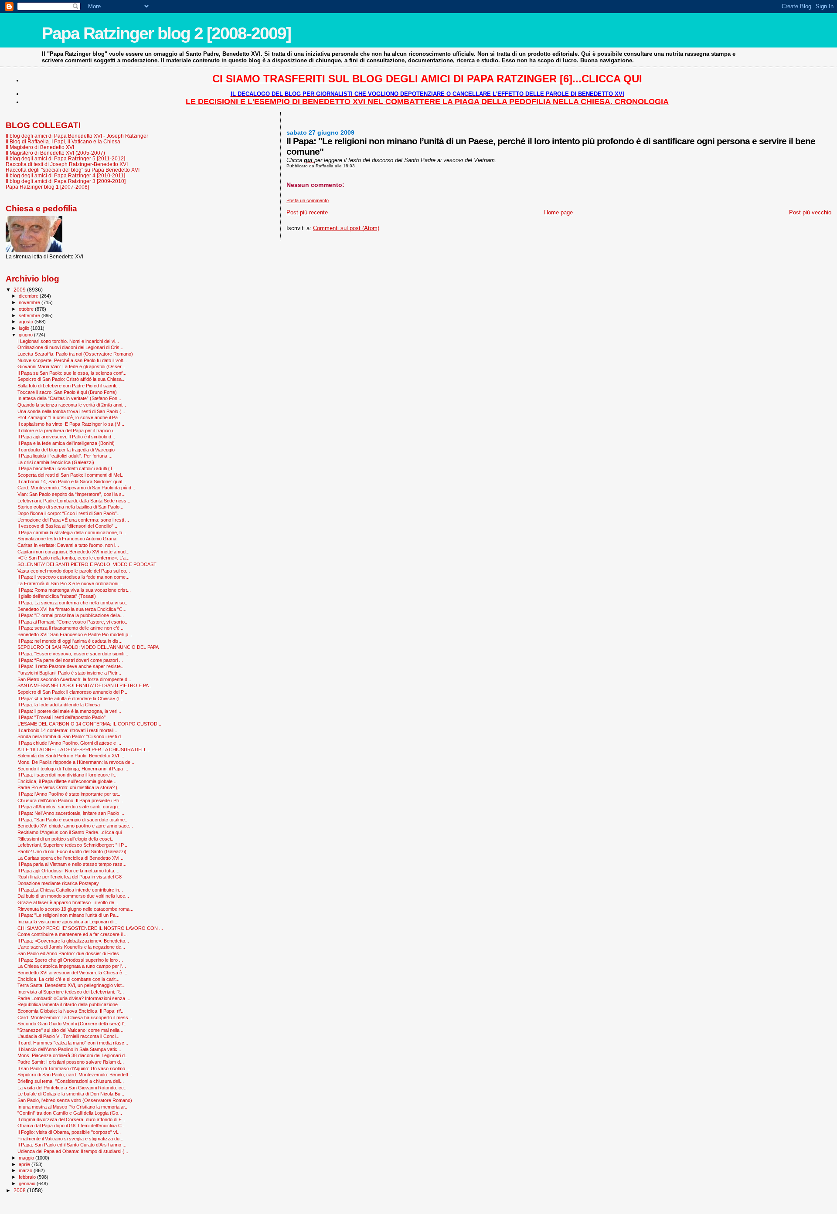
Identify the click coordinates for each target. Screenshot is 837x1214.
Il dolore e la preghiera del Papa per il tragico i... (67, 430)
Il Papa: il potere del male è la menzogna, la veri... (69, 711)
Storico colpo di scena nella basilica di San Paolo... (70, 506)
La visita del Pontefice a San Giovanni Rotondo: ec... (72, 1087)
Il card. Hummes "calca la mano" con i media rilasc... (72, 1042)
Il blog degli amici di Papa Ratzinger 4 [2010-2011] (65, 175)
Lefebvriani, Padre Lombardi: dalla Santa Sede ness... (73, 500)
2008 (20, 1190)
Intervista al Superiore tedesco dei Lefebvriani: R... (70, 991)
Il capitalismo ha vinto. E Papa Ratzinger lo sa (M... (70, 424)
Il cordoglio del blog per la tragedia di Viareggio (66, 449)
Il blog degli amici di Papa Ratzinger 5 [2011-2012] (65, 158)
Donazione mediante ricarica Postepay (58, 883)
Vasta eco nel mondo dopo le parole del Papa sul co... (73, 570)
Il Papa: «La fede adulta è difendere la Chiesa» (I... (70, 698)
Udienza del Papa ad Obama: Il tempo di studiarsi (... (72, 1151)
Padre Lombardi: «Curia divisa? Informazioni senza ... (73, 998)
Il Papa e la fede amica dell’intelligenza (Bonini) (66, 443)
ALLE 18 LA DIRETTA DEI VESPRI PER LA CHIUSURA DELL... (83, 749)
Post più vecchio (810, 212)
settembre (30, 315)
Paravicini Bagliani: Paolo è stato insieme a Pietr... (69, 672)
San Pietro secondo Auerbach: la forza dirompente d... (74, 679)
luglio (25, 328)
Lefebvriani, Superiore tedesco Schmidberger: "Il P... (72, 845)
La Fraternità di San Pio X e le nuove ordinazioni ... (70, 583)
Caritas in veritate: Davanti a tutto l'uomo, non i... (68, 545)
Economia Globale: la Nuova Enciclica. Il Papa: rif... (71, 1011)
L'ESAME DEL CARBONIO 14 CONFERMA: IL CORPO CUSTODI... (90, 723)
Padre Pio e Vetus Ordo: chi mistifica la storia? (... (69, 787)
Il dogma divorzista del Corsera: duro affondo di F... (71, 1119)
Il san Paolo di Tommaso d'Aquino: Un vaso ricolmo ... (73, 1068)
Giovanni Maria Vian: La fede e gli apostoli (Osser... (71, 366)
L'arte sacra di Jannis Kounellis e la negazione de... (71, 946)
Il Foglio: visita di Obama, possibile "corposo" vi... (69, 1132)
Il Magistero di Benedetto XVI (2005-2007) (55, 153)
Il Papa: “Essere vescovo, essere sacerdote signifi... (72, 653)
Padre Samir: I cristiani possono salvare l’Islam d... (70, 1062)
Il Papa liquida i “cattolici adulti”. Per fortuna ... (64, 455)
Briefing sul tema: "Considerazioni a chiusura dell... (70, 1081)
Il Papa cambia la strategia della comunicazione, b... (71, 532)
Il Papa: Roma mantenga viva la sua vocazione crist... (74, 590)
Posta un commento (307, 200)
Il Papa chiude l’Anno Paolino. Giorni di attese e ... (69, 743)
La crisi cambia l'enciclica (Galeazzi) (55, 462)
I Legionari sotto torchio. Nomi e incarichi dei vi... (68, 341)
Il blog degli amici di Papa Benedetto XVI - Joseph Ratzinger (77, 136)
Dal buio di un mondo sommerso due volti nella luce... (73, 896)
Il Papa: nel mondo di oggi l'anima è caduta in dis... (69, 641)
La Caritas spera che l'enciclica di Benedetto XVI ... (71, 858)
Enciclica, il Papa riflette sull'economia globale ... (67, 781)
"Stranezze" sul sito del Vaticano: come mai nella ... (71, 1030)
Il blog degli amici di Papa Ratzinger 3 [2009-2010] (66, 181)
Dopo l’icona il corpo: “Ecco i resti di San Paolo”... (69, 513)
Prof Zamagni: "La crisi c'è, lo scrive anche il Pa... (69, 417)
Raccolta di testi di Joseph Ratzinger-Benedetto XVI (67, 164)
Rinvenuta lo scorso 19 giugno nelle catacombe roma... (75, 909)
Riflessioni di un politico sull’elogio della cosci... (66, 838)
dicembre (29, 295)
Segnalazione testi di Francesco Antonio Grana (66, 538)
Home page (558, 212)
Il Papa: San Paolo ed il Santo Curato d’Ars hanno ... (71, 1144)
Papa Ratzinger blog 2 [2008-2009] (166, 33)
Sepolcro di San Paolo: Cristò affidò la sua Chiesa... (71, 379)
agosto (26, 321)
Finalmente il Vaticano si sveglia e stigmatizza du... (70, 1138)
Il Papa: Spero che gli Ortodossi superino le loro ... (70, 960)
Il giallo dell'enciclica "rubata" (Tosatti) (56, 596)
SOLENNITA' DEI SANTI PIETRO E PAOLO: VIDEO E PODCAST (87, 564)
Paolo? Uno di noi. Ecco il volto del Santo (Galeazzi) (71, 851)
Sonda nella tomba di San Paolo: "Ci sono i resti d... (71, 736)
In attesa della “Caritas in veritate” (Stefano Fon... (69, 398)
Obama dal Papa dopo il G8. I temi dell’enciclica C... (71, 1125)
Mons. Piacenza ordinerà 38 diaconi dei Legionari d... (73, 1055)
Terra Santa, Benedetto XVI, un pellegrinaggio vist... (71, 985)
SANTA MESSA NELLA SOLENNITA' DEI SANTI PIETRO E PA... (85, 685)
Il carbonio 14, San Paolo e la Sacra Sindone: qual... (71, 481)
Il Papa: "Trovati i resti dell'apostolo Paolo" (61, 717)
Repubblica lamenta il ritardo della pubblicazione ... (70, 1004)
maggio (27, 1157)
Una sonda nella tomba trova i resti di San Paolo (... (71, 411)
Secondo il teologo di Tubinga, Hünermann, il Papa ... (72, 768)
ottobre (27, 309)
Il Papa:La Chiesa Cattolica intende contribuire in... (70, 889)
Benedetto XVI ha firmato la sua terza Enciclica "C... (71, 609)
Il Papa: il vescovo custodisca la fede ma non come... (73, 577)
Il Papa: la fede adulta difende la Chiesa (58, 704)
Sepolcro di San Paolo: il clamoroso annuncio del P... (72, 692)
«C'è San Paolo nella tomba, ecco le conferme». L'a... (73, 557)
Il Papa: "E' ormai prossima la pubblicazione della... (70, 615)
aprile (25, 1164)
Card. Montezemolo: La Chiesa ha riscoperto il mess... (74, 1017)
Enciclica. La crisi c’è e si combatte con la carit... (68, 979)
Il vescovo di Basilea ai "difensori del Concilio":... (68, 526)
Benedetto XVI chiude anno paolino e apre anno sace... (75, 825)
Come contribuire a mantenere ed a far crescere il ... (72, 934)
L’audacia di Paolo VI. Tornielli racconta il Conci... (68, 1036)
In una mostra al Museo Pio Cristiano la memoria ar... (73, 1106)
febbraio (28, 1177)
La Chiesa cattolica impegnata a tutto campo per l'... (71, 966)
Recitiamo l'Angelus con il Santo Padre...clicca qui (69, 832)
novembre (30, 302)
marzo (26, 1170)
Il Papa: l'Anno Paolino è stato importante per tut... (69, 794)
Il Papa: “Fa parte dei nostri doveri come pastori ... (70, 660)
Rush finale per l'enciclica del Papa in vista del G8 (69, 876)
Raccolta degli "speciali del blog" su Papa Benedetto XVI (73, 170)
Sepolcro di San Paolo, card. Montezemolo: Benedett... (74, 1074)
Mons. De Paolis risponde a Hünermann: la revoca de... (75, 762)
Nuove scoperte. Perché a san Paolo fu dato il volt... (72, 360)
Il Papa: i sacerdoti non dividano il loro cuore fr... (67, 774)
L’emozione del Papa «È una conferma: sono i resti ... (73, 519)
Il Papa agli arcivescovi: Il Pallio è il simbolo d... (66, 436)
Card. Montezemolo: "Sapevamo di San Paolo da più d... (76, 487)
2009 (20, 289)
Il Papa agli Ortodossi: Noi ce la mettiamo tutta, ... (69, 870)
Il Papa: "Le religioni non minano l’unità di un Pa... (68, 915)
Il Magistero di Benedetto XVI (40, 147)
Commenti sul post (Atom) (346, 228)
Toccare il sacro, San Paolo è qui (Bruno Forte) (67, 392)
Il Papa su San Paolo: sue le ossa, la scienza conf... (71, 373)
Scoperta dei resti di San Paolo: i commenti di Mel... (71, 475)
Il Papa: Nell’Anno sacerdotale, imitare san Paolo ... (70, 813)
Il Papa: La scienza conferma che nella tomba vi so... (73, 602)
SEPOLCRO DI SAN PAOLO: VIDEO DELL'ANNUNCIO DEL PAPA (88, 647)
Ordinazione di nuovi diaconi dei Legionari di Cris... (70, 347)
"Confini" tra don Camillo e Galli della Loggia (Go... (69, 1113)
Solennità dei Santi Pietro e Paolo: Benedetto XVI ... (70, 755)
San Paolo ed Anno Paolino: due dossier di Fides (68, 953)
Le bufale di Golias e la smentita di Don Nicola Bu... (70, 1093)
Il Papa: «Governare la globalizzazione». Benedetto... (73, 940)
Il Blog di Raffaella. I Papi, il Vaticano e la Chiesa (63, 141)
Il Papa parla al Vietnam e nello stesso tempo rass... (71, 864)
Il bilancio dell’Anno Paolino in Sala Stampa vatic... (69, 1049)
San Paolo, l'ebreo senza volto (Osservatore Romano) (74, 1100)
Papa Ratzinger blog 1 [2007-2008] (47, 187)
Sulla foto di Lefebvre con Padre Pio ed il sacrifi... (68, 385)
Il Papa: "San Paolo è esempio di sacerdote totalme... (73, 819)
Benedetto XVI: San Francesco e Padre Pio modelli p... (74, 634)
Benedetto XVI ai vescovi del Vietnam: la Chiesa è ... (72, 972)
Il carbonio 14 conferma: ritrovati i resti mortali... (67, 730)
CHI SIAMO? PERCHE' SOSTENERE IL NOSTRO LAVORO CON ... (90, 928)
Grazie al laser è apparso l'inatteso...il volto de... (67, 902)
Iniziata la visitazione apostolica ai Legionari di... (67, 921)
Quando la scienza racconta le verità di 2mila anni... (71, 404)
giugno (26, 334)
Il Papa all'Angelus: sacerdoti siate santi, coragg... (69, 806)
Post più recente (307, 212)
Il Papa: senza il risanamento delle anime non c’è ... (71, 628)
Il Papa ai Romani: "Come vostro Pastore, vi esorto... (73, 621)
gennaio (28, 1183)
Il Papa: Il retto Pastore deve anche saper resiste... (71, 666)
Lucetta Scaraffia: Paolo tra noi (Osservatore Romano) (75, 353)
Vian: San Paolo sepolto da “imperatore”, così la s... (71, 494)
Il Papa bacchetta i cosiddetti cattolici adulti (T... (66, 468)
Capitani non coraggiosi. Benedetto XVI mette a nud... (73, 551)
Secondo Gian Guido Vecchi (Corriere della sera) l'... (72, 1023)
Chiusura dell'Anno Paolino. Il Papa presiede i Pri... (70, 800)
